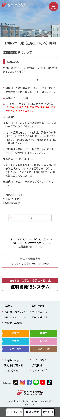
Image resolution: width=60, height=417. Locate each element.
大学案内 (8, 306)
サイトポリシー (40, 360)
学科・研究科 (38, 306)
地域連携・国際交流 (13, 322)
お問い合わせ (11, 370)
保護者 (43, 341)
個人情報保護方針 (13, 365)
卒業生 (15, 341)
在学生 (43, 333)
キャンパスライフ (40, 311)
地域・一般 (44, 349)
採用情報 (37, 365)
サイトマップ (39, 370)
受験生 (15, 333)
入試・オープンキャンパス (15, 311)
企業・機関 (15, 349)
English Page (11, 360)
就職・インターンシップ (14, 317)
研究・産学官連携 (40, 317)
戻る (30, 217)
